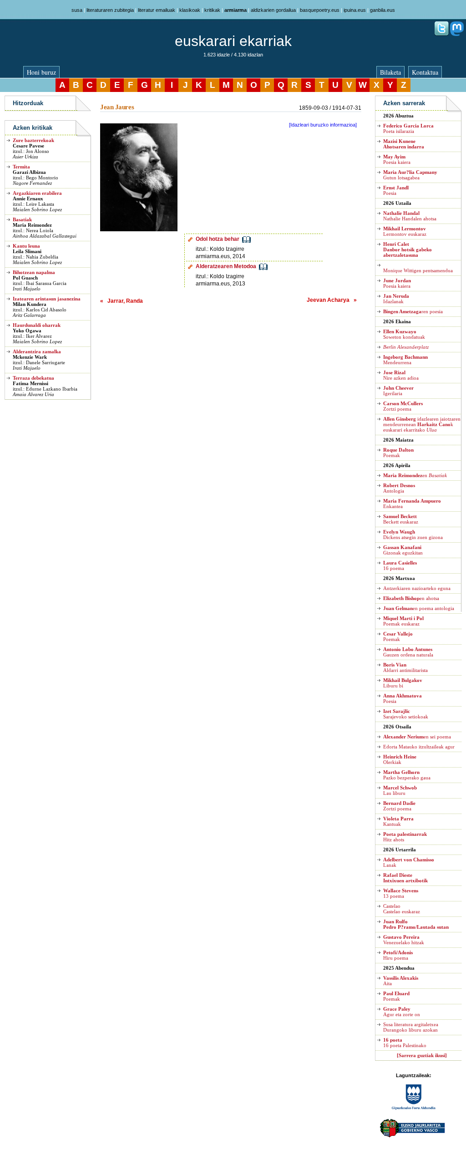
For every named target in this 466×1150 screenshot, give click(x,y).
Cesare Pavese (28, 145)
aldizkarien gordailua (273, 10)
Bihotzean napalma (34, 272)
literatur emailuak (156, 10)
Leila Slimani (27, 251)
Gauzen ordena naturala (408, 651)
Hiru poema (398, 955)
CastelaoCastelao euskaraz (401, 908)
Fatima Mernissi (30, 383)
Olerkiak (399, 759)
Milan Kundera (29, 304)
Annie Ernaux (28, 198)
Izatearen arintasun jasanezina (47, 298)
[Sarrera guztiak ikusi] (422, 1055)
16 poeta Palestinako (404, 1042)
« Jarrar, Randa (121, 301)
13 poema (400, 893)
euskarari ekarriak (233, 41)
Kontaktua (425, 72)
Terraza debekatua (33, 378)
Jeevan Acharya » (332, 300)
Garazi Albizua (29, 172)
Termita (21, 166)
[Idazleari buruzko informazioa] (323, 124)
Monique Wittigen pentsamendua (418, 270)
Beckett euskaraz (400, 519)
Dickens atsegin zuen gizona (413, 534)
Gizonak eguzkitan (403, 549)
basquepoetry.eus (319, 10)
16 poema (400, 565)
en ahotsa (411, 598)
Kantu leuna (26, 246)
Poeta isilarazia (408, 128)
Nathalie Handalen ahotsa (409, 215)
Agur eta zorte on (401, 1011)
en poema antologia (418, 608)
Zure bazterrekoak (33, 140)
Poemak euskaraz (403, 621)
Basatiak (22, 219)
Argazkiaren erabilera (37, 193)
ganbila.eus (382, 10)
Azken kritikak (32, 127)
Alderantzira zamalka (37, 351)
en (415, 475)
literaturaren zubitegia (110, 10)
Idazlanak (396, 298)
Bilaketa (390, 72)
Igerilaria (398, 390)
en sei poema (417, 736)
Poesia (396, 190)
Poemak (398, 452)
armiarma (235, 10)
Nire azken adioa (401, 375)
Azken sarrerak (404, 103)
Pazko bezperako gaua (407, 774)
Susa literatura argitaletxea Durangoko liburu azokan (410, 1027)
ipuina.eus (355, 10)
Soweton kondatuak (404, 334)
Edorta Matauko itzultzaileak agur (419, 746)
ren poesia (413, 311)
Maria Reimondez (32, 225)
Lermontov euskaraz (404, 231)
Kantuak (398, 821)
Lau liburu (400, 790)
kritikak (212, 10)
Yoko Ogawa (27, 330)
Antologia (399, 488)
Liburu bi (402, 682)
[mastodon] (457, 34)
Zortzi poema (403, 406)
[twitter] (441, 34)
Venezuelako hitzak (403, 939)
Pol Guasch (25, 277)
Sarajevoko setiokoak (405, 713)
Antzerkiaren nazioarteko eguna (417, 588)
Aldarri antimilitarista (405, 667)
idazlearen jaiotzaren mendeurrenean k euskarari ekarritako (422, 424)
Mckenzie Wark (30, 357)
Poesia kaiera (396, 159)
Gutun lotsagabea (410, 174)
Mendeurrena (405, 359)
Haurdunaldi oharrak (37, 325)
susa (76, 10)
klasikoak (189, 10)
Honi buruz (41, 72)
